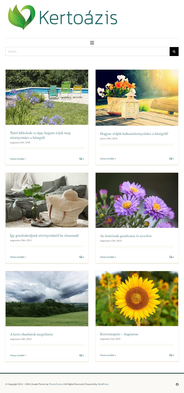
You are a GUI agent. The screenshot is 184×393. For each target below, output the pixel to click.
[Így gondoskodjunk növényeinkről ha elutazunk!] (47, 200)
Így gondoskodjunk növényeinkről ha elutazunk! (44, 235)
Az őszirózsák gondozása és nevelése (126, 236)
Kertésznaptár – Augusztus (119, 334)
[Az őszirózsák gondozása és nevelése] (137, 200)
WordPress (103, 384)
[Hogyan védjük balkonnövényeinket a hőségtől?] (137, 98)
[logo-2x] (63, 5)
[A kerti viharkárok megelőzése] (47, 298)
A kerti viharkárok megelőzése (31, 334)
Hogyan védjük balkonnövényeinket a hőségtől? (134, 134)
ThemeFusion (56, 384)
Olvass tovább (17, 158)
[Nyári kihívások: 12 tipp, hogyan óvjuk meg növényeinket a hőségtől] (47, 97)
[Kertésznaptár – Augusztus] (137, 298)
